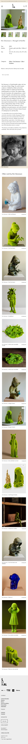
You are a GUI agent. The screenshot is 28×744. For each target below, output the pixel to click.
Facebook (3, 714)
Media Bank (3, 706)
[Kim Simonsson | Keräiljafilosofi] (14, 300)
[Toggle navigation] (2, 6)
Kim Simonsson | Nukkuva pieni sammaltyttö (10, 369)
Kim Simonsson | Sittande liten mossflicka (9, 528)
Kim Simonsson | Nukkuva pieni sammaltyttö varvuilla (10, 345)
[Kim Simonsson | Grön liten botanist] (14, 232)
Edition (10, 61)
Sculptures (11, 63)
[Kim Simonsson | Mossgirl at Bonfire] (14, 416)
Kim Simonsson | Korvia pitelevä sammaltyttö (10, 635)
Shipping (3, 700)
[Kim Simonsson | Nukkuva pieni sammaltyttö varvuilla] (14, 331)
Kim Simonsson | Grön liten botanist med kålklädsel (9, 563)
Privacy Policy (3, 704)
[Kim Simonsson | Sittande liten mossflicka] (14, 512)
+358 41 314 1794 (5, 732)
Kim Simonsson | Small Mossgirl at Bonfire (9, 494)
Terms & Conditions (5, 703)
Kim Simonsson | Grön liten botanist (8, 248)
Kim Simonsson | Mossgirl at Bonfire (8, 427)
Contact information (5, 698)
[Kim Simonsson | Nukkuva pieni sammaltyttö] (14, 357)
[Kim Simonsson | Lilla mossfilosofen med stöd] (14, 444)
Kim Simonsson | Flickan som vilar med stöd (10, 669)
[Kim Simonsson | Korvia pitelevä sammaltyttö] (14, 617)
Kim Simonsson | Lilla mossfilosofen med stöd (10, 460)
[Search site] (24, 6)
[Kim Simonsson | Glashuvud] (14, 581)
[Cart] (26, 6)
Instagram (3, 712)
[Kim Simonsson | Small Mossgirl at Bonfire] (14, 478)
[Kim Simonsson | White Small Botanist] (14, 195)
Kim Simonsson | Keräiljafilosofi (7, 316)
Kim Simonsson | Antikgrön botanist (8, 403)
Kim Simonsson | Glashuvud (7, 597)
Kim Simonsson (16, 61)
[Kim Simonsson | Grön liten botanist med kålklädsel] (14, 546)
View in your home (5, 74)
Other (22, 61)
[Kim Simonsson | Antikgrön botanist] (14, 387)
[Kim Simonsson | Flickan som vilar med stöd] (14, 653)
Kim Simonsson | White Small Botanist (9, 214)
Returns (2, 701)
